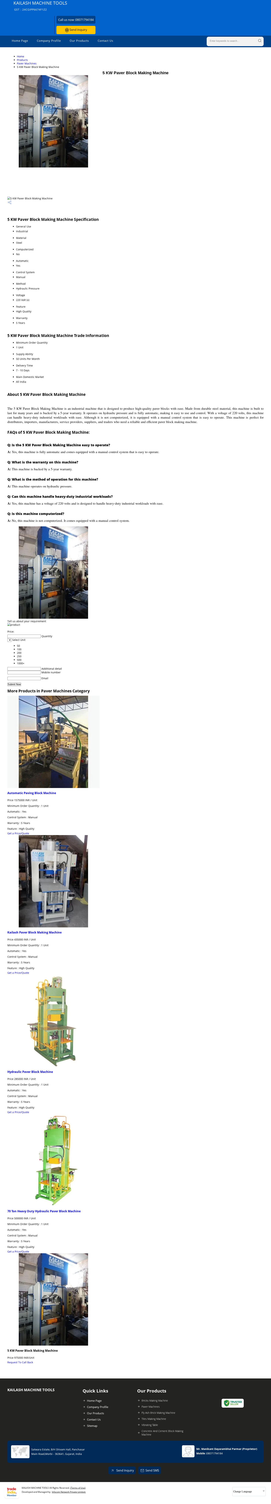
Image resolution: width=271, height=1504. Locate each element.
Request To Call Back (20, 1362)
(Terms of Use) (78, 1487)
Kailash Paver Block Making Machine (34, 932)
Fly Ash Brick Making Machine (158, 1412)
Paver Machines (27, 63)
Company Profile (49, 40)
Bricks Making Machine (155, 1400)
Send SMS (152, 1470)
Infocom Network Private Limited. (69, 1491)
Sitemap (92, 1426)
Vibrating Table (150, 1425)
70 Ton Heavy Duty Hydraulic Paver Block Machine (44, 1211)
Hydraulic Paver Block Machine (30, 1072)
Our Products (79, 40)
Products (22, 60)
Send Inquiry (78, 30)
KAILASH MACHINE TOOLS (40, 5)
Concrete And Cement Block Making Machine (162, 1432)
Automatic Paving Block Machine (31, 793)
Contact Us (105, 40)
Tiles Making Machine (154, 1419)
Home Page (20, 40)
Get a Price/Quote (18, 833)
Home (20, 56)
